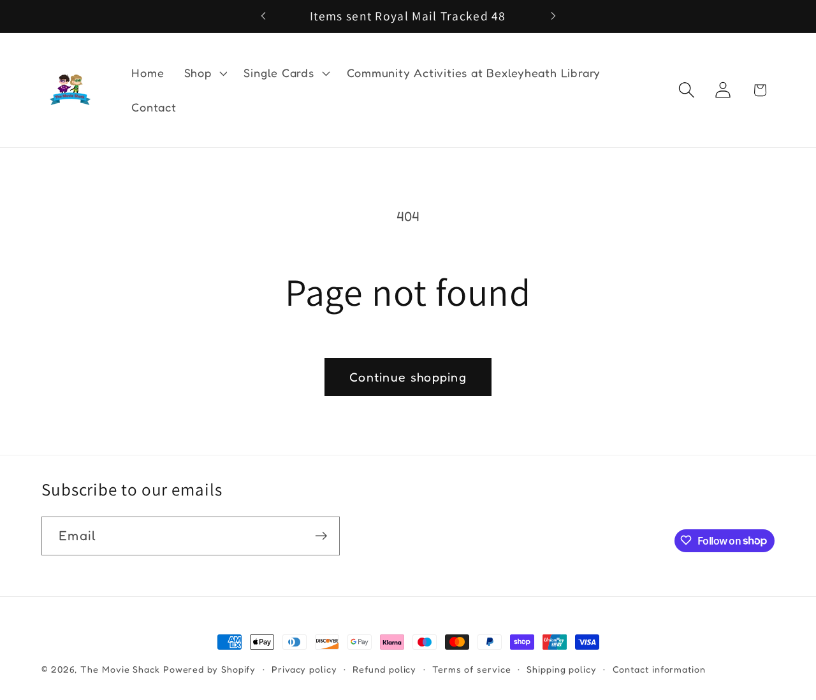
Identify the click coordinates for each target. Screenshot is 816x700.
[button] (204, 73)
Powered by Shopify (209, 669)
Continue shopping (408, 377)
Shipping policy (562, 669)
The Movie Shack (120, 669)
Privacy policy (304, 669)
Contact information (659, 669)
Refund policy (384, 669)
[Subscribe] (321, 536)
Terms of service (471, 669)
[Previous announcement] (263, 16)
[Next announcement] (553, 16)
